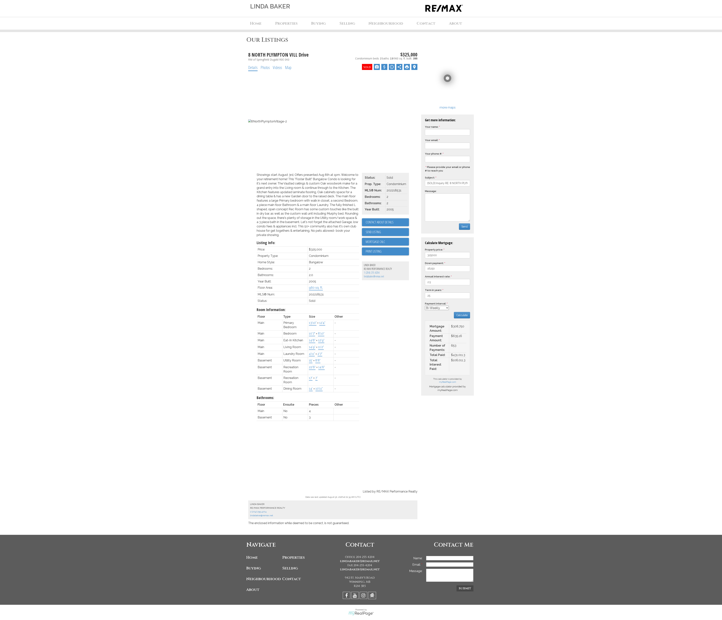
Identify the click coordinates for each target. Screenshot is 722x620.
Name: (417, 558)
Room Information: (271, 309)
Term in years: (433, 290)
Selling (290, 568)
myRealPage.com (447, 382)
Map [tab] (288, 67)
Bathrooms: (265, 397)
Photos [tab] (265, 67)
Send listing (373, 232)
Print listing (373, 251)
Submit (465, 588)
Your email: (431, 140)
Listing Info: (266, 242)
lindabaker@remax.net (374, 276)
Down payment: (434, 263)
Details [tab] (253, 67)
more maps (448, 107)
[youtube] (355, 596)
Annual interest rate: (437, 276)
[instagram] (364, 596)
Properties (293, 557)
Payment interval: (435, 303)
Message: (431, 191)
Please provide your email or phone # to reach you (447, 169)
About (252, 589)
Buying (253, 568)
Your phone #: (433, 153)
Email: (416, 564)
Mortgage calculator (387, 241)
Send (464, 226)
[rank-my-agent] (372, 596)
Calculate (462, 315)
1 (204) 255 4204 (371, 272)
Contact (426, 23)
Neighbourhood (263, 578)
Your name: (431, 126)
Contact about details (380, 222)
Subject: (430, 177)
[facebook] (347, 596)
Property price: (434, 249)
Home (256, 23)
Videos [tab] (277, 67)
